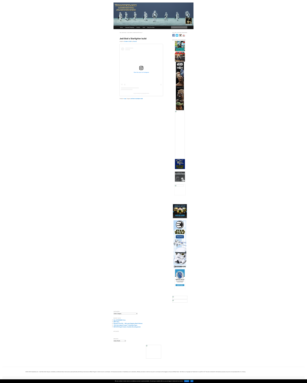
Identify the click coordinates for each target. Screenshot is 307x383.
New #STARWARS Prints (120, 320)
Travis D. (135, 41)
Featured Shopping (129, 27)
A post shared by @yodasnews (141, 93)
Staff (144, 27)
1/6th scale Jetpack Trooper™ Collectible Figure (125, 325)
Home (121, 27)
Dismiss (186, 381)
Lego (125, 98)
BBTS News (116, 321)
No (192, 381)
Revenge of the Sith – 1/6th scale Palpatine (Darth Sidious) (128, 323)
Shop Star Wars (151, 27)
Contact (138, 27)
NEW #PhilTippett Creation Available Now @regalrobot (127, 327)
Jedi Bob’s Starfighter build (133, 38)
